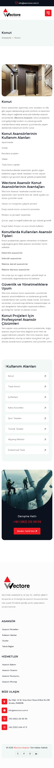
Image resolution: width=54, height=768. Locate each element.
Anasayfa (6, 37)
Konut (17, 37)
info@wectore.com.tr (29, 3)
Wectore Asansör (22, 747)
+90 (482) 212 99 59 (27, 522)
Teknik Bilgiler (8, 646)
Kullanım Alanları (9, 635)
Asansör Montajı (9, 681)
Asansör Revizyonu (10, 676)
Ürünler (5, 640)
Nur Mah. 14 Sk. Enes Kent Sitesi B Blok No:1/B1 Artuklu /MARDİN (29, 701)
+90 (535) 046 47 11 (18, 727)
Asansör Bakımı (9, 664)
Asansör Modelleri (10, 629)
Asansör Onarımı (9, 670)
